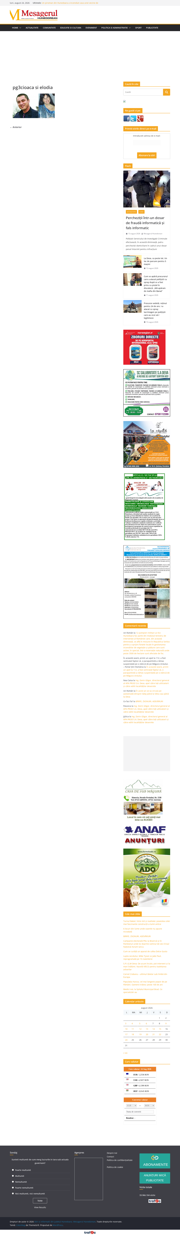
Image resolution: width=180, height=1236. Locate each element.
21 (153, 1034)
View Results (40, 1207)
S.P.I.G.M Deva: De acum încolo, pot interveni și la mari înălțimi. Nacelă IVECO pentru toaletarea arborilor (146, 966)
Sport (138, 27)
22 (160, 1034)
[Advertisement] (90, 52)
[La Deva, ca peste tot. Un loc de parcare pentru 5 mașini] (132, 263)
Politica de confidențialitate (119, 1160)
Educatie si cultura (70, 27)
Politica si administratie (114, 27)
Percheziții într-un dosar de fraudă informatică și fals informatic (145, 222)
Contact (110, 1156)
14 (153, 1029)
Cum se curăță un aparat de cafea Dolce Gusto (145, 951)
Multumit (19, 1176)
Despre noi (112, 1153)
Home (15, 27)
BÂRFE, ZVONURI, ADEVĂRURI (149, 701)
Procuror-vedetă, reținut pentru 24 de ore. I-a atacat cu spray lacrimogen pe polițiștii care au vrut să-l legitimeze (155, 310)
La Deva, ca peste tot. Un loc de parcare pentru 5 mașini (155, 261)
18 (133, 1034)
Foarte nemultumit (24, 1187)
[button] (19, 28)
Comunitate (49, 27)
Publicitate (152, 27)
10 (126, 1029)
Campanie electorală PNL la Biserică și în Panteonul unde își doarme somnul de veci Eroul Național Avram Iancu (146, 944)
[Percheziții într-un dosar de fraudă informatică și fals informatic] (146, 189)
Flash (141, 212)
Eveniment (91, 27)
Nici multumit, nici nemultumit (30, 1193)
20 (147, 1034)
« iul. (125, 1053)
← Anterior (16, 127)
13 (147, 1029)
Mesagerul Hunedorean (153, 233)
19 (140, 1034)
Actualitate (32, 27)
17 (126, 1034)
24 (126, 1040)
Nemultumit (21, 1181)
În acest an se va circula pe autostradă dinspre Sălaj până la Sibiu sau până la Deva (146, 693)
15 (160, 1029)
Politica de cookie (115, 1167)
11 (133, 1029)
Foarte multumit (23, 1170)
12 (140, 1029)
